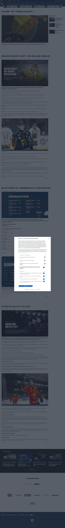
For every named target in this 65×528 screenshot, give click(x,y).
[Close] (49, 239)
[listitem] (32, 255)
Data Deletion (27, 289)
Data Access (32, 289)
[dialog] (32, 264)
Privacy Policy (38, 289)
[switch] (44, 257)
